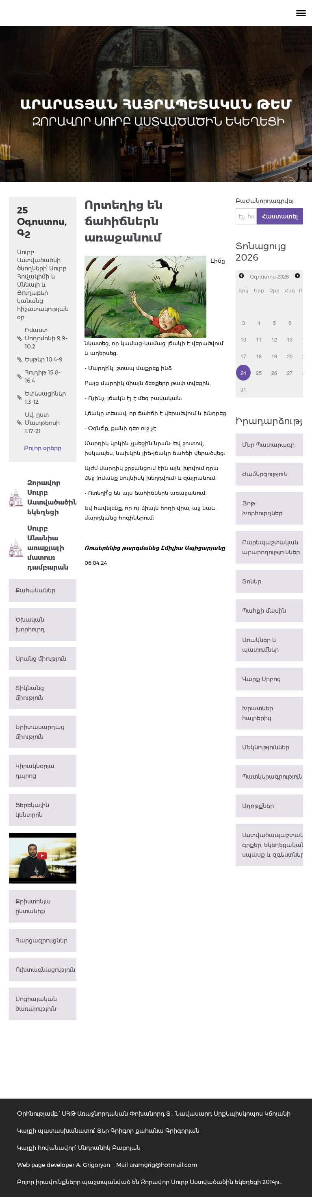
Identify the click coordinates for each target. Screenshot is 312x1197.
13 (289, 339)
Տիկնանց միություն (29, 692)
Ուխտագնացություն (45, 969)
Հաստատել (280, 216)
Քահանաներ (35, 590)
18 (259, 356)
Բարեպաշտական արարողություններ (271, 547)
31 (243, 389)
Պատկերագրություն (272, 776)
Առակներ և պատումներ (260, 644)
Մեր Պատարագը (268, 444)
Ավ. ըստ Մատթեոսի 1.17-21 (42, 423)
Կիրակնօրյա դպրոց (34, 770)
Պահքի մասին (264, 610)
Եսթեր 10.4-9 (44, 359)
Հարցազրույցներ (41, 940)
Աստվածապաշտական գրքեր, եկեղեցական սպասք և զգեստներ (272, 844)
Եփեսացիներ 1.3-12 (45, 397)
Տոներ (251, 581)
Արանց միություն (40, 658)
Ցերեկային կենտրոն (32, 809)
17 (243, 356)
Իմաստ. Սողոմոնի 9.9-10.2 (46, 338)
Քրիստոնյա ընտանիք (33, 906)
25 (259, 373)
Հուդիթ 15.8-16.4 (43, 376)
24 (243, 373)
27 (289, 373)
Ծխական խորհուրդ (30, 624)
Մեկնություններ (265, 747)
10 (243, 339)
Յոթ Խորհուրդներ (262, 508)
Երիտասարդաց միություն (40, 731)
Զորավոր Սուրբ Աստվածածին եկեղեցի (51, 497)
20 (289, 356)
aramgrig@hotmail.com (163, 1165)
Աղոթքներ (258, 806)
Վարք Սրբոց (261, 679)
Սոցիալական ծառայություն (36, 1003)
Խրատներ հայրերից (257, 713)
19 (274, 356)
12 (274, 339)
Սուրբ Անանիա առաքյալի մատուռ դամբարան (47, 548)
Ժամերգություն (265, 474)
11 (259, 339)
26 (274, 373)
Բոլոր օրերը (42, 448)
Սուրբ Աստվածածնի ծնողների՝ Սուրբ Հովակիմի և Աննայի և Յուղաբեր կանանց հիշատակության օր (42, 284)
